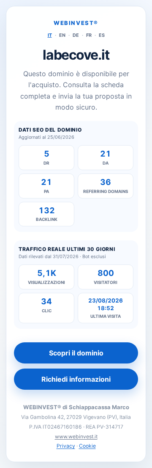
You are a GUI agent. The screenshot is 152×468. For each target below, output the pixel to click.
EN (62, 35)
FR (89, 35)
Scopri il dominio (76, 353)
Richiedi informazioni (76, 379)
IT (50, 35)
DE (76, 35)
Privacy (66, 446)
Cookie (87, 446)
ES (102, 35)
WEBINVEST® (76, 22)
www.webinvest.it (76, 436)
